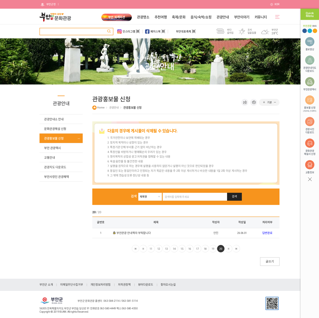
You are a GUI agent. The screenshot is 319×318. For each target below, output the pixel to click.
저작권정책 (124, 284)
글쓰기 (270, 261)
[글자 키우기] (264, 102)
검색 (134, 196)
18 (205, 248)
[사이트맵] (277, 16)
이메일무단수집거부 (71, 284)
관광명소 (143, 17)
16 (189, 248)
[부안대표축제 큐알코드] (194, 32)
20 (220, 248)
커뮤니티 (261, 17)
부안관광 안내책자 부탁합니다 (133, 233)
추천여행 (161, 17)
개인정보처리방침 (100, 284)
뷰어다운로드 (145, 284)
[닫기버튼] (309, 179)
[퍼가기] (244, 102)
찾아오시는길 (168, 284)
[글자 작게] (275, 102)
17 (197, 248)
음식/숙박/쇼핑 (201, 17)
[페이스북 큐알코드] (163, 32)
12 (158, 248)
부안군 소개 (46, 284)
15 (182, 248)
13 (166, 248)
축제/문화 (178, 17)
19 (213, 248)
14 (174, 248)
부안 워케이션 (116, 17)
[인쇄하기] (253, 102)
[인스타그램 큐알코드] (138, 32)
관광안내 (223, 17)
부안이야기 (241, 17)
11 (151, 248)
